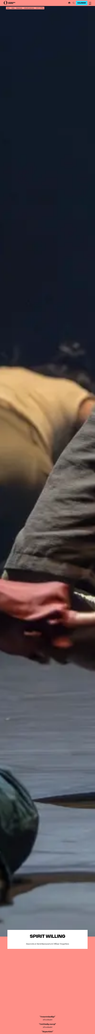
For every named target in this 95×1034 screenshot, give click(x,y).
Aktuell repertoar (29, 8)
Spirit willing (40, 8)
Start (8, 8)
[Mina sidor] (68, 3)
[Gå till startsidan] (10, 3)
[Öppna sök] (73, 3)
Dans (13, 8)
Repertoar (19, 8)
